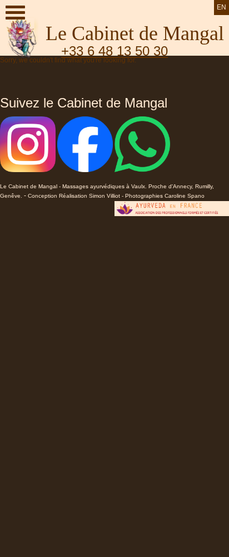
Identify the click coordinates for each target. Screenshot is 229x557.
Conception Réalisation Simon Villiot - (76, 196)
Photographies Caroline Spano (165, 196)
